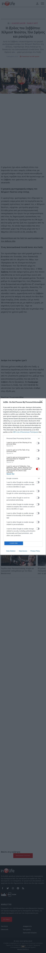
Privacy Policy (35, 551)
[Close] (42, 402)
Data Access (23, 551)
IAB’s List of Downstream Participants (25, 432)
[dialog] (23, 476)
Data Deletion (11, 551)
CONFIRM (14, 543)
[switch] (37, 443)
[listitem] (23, 438)
